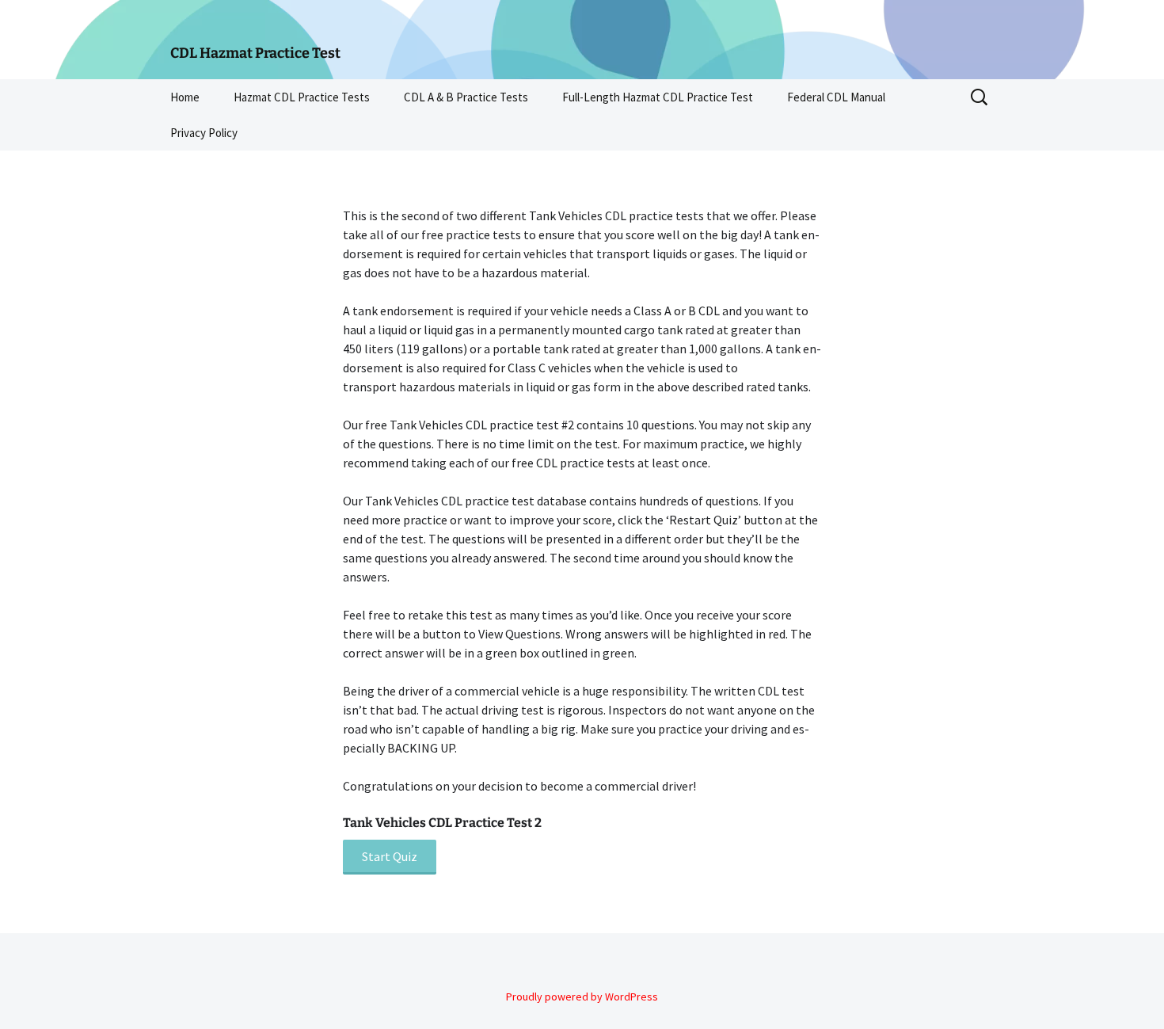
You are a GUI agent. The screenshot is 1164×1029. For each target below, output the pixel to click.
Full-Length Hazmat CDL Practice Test (657, 97)
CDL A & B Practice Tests (466, 97)
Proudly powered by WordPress (582, 996)
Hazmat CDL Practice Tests (302, 97)
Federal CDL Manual (836, 97)
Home (185, 97)
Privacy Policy (204, 132)
